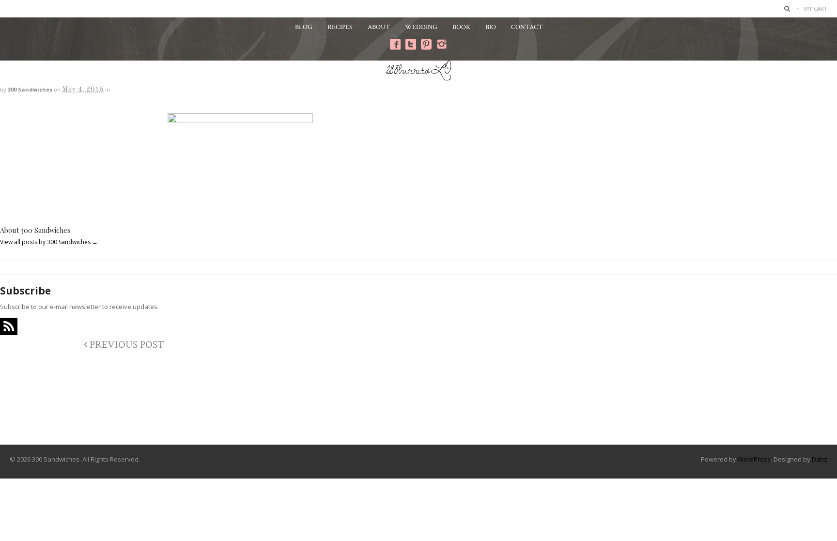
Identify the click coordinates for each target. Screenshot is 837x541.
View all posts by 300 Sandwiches (49, 242)
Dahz (819, 459)
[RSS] (8, 326)
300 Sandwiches (30, 89)
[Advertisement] (418, 405)
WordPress (754, 459)
